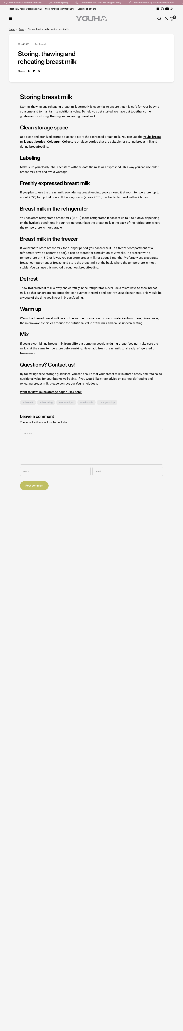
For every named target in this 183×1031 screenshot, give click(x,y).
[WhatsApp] (34, 71)
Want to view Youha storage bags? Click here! (51, 392)
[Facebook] (157, 8)
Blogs (21, 29)
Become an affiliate (87, 9)
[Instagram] (162, 8)
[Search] (159, 18)
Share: (21, 71)
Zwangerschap (107, 402)
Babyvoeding (46, 402)
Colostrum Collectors (61, 141)
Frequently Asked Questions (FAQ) (25, 9)
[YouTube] (167, 8)
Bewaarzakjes (66, 402)
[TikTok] (171, 8)
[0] (171, 18)
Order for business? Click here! (59, 9)
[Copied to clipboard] (39, 71)
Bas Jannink (40, 44)
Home (12, 29)
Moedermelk (86, 402)
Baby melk (28, 402)
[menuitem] (26, 9)
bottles (40, 141)
